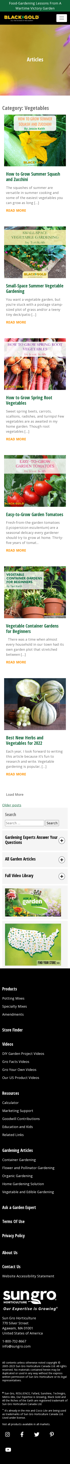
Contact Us (11, 1266)
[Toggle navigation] (61, 18)
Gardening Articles (17, 1150)
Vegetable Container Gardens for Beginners (32, 628)
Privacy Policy (13, 1236)
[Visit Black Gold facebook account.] (22, 1434)
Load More (15, 794)
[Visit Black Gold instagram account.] (7, 1434)
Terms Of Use (13, 1221)
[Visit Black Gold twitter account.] (36, 1434)
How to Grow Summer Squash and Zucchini (33, 176)
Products (9, 989)
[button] (35, 840)
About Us (10, 1252)
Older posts (11, 805)
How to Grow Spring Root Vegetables (29, 400)
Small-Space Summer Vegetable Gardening (34, 288)
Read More (16, 210)
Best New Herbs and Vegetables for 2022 (24, 740)
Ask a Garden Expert (19, 1207)
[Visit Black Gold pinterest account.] (52, 1434)
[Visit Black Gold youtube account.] (8, 1449)
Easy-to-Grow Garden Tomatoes (34, 514)
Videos (7, 1044)
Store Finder (12, 1030)
